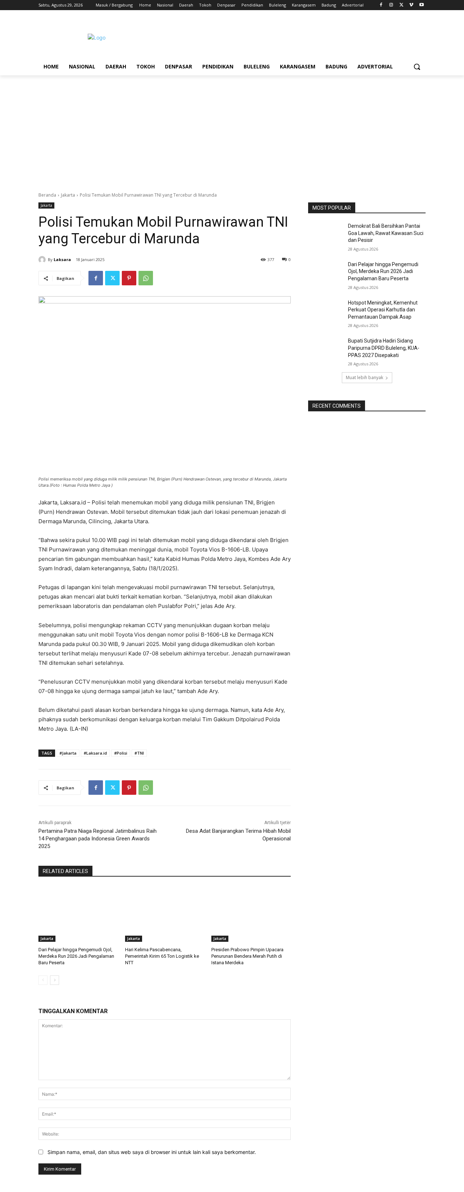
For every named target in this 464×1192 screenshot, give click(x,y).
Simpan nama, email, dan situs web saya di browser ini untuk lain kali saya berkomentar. (151, 1152)
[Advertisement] (232, 129)
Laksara (62, 259)
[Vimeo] (411, 5)
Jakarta (68, 195)
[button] (417, 66)
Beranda (47, 195)
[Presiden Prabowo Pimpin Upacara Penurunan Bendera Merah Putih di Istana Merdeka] (251, 913)
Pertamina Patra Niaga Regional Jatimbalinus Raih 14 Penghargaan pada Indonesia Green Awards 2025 (97, 838)
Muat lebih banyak (364, 377)
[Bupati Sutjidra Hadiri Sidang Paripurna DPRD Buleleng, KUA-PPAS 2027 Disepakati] (325, 349)
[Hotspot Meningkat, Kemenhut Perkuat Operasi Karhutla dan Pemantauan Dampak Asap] (325, 311)
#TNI (139, 753)
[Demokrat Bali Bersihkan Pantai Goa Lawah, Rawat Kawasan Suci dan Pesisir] (325, 235)
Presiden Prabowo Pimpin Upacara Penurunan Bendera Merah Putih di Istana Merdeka (247, 956)
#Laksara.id (95, 753)
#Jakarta (67, 753)
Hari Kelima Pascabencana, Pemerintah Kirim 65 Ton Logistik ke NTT (162, 956)
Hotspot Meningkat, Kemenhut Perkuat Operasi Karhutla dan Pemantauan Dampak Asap (383, 310)
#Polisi (120, 753)
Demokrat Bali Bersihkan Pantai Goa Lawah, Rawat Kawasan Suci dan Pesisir (385, 233)
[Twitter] (401, 5)
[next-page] (54, 980)
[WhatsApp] (145, 278)
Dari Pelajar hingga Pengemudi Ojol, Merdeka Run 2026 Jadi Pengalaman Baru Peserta (76, 956)
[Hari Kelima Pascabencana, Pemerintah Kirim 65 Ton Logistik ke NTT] (164, 913)
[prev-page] (42, 980)
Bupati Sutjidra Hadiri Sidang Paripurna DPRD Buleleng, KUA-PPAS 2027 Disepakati (383, 348)
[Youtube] (421, 5)
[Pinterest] (129, 278)
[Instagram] (391, 5)
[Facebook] (381, 5)
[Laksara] (43, 259)
